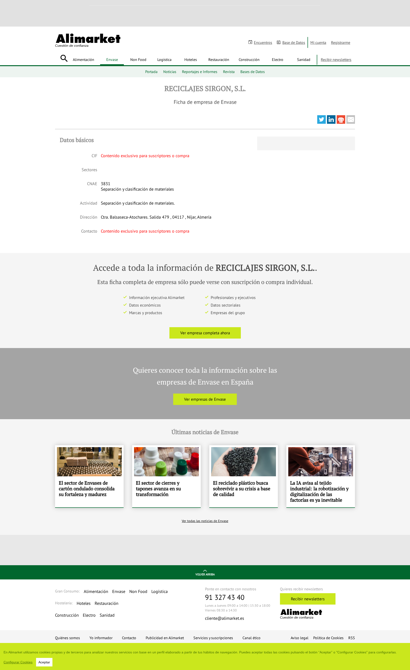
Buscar (64, 58)
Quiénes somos (67, 637)
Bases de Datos (252, 71)
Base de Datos (293, 42)
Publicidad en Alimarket (165, 637)
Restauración (218, 59)
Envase (112, 59)
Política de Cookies (328, 637)
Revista (229, 71)
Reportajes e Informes (199, 71)
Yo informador (100, 637)
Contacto (129, 637)
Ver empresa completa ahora (205, 332)
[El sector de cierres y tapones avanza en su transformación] (166, 476)
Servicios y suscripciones (213, 637)
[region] (205, 656)
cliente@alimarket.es (224, 618)
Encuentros (263, 42)
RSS (351, 637)
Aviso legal (299, 637)
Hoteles (190, 59)
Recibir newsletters (336, 59)
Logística (164, 59)
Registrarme (340, 42)
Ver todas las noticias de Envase (205, 521)
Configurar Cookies (18, 662)
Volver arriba (205, 574)
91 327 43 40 (224, 597)
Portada (151, 71)
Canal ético (251, 637)
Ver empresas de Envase (205, 399)
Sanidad (303, 59)
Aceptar (44, 662)
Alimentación (83, 59)
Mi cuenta (318, 42)
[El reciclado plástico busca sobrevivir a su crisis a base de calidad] (243, 476)
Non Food (138, 59)
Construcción (249, 59)
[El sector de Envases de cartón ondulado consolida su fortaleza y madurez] (89, 476)
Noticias (169, 71)
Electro (277, 59)
